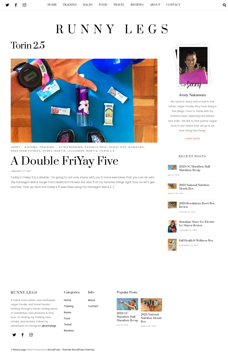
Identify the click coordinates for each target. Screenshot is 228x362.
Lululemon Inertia (83, 150)
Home (52, 5)
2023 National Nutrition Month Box (194, 186)
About (155, 5)
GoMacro (136, 147)
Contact (173, 5)
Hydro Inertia (54, 150)
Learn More (192, 138)
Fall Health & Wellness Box (196, 240)
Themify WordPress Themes (78, 349)
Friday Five (117, 147)
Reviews (137, 5)
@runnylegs (49, 326)
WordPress (53, 349)
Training (70, 5)
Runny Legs (19, 349)
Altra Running (71, 147)
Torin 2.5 (107, 150)
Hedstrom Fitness (26, 150)
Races (88, 5)
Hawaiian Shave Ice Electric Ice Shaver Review (196, 223)
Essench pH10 (96, 147)
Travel (119, 5)
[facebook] (15, 5)
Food (103, 5)
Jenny (15, 147)
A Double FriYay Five (64, 161)
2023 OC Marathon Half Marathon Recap (194, 168)
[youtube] (24, 5)
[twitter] (7, 5)
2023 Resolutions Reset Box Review (197, 205)
